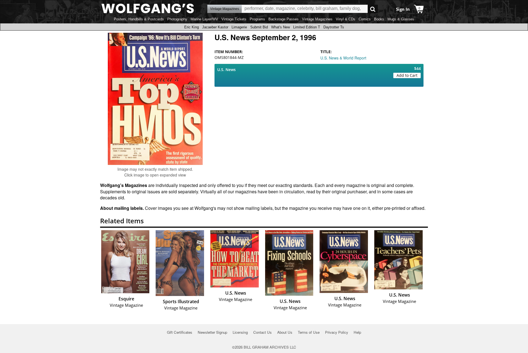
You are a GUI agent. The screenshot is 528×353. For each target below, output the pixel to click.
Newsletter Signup (212, 332)
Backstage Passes (283, 19)
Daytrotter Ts (333, 27)
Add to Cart (407, 75)
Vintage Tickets (233, 19)
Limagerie (239, 27)
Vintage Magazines (317, 19)
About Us (284, 332)
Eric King (191, 27)
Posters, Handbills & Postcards (139, 19)
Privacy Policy (336, 332)
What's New (280, 27)
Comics (365, 19)
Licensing (240, 332)
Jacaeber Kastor (215, 27)
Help (357, 332)
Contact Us (262, 332)
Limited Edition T (306, 27)
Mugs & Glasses (400, 19)
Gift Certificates (179, 332)
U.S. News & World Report (343, 58)
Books (379, 19)
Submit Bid (259, 27)
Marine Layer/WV (204, 19)
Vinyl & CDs (345, 19)
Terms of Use (309, 332)
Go (373, 9)
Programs (257, 19)
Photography (177, 19)
